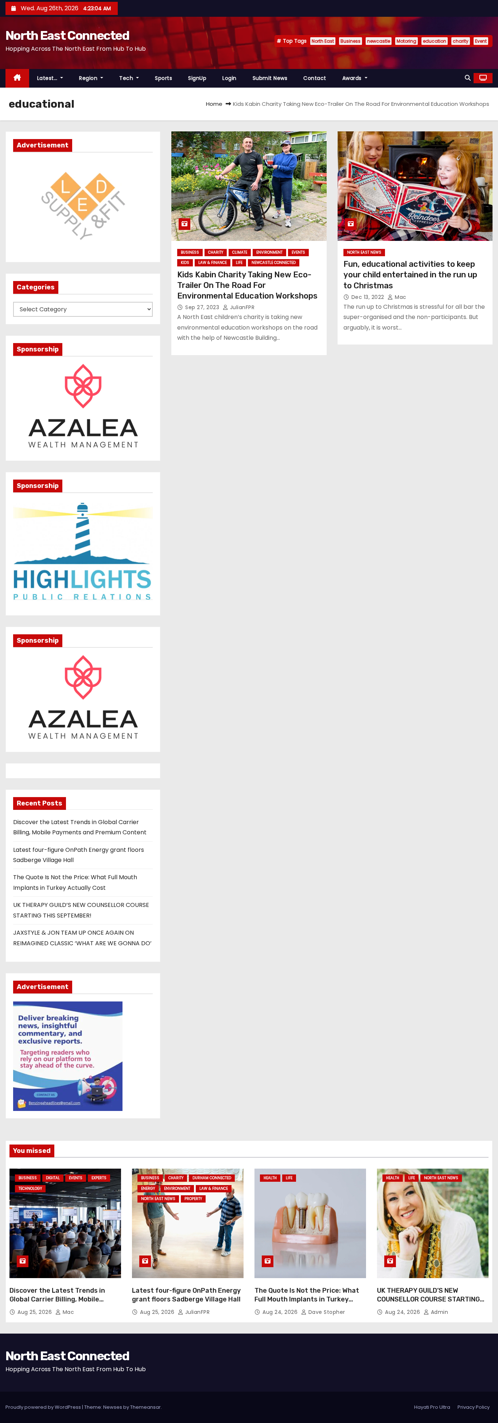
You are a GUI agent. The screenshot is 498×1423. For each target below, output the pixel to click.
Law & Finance (212, 262)
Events (298, 252)
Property (193, 1198)
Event (481, 41)
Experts (99, 1178)
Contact (314, 78)
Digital (53, 1178)
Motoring (406, 41)
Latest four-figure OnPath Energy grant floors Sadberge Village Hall (186, 1295)
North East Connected (67, 35)
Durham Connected (211, 1178)
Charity (215, 252)
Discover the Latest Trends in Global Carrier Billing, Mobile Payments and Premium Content (61, 1299)
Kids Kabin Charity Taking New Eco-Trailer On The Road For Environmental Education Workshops (247, 285)
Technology (30, 1188)
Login (229, 78)
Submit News (270, 78)
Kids (185, 262)
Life (239, 262)
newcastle (378, 41)
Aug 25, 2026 (35, 1312)
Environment (269, 252)
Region (89, 78)
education (434, 41)
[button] (468, 78)
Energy (148, 1188)
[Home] (17, 78)
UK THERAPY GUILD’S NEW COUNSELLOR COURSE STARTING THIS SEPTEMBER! (428, 1299)
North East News (364, 252)
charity (460, 41)
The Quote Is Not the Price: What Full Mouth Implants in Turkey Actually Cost (306, 1299)
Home (214, 104)
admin (438, 1312)
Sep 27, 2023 (203, 307)
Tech (127, 78)
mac (399, 297)
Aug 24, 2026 (280, 1312)
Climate (239, 252)
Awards (352, 78)
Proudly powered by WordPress (43, 1407)
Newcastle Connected (274, 262)
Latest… (48, 78)
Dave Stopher (326, 1312)
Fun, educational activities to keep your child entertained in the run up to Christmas (410, 275)
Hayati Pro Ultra (432, 1407)
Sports (163, 78)
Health (270, 1178)
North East (323, 41)
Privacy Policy (474, 1407)
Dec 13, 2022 (368, 297)
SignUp (197, 78)
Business (351, 41)
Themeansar (145, 1407)
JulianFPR (241, 307)
